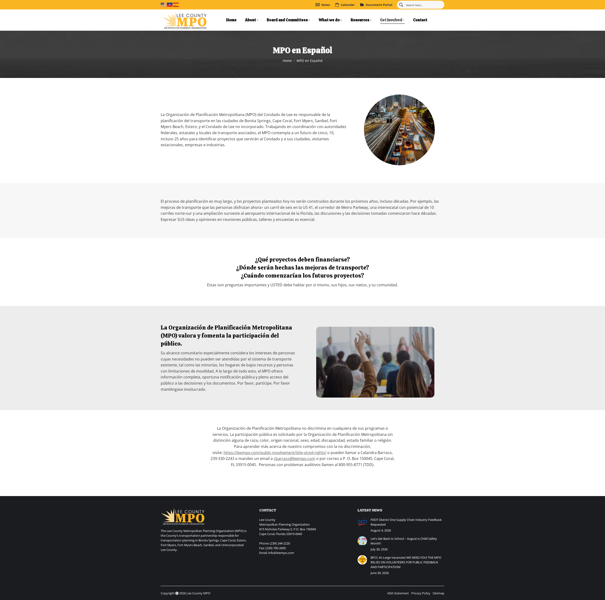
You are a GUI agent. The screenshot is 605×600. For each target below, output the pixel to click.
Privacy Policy (420, 593)
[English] (164, 4)
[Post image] (362, 522)
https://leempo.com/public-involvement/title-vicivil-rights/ (275, 452)
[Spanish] (176, 4)
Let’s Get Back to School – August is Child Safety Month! (404, 540)
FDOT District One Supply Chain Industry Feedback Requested (406, 522)
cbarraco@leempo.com (294, 458)
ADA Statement (398, 593)
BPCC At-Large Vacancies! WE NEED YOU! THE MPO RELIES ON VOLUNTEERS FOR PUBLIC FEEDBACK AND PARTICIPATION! (406, 562)
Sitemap (438, 593)
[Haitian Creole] (170, 4)
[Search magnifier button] (401, 4)
